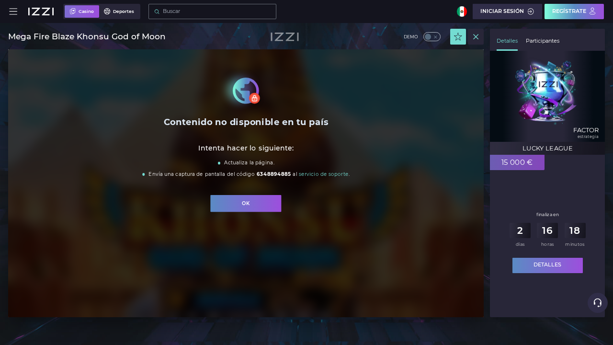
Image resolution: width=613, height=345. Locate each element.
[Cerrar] (476, 37)
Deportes (123, 11)
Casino (86, 11)
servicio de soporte (323, 174)
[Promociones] (458, 37)
